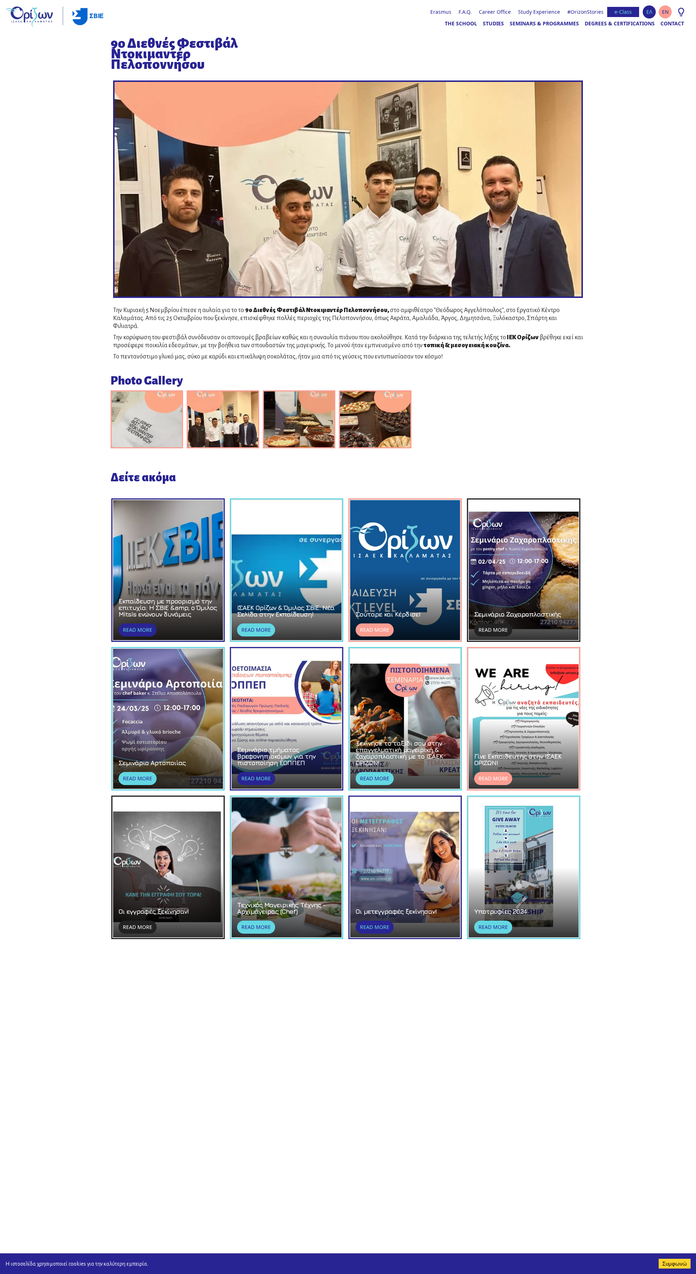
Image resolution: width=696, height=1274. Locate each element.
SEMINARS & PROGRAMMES (544, 23)
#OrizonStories (585, 11)
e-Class (623, 11)
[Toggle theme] (681, 11)
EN (665, 11)
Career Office (495, 11)
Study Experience (539, 11)
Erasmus (440, 11)
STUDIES (493, 23)
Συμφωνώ (674, 1264)
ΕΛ (649, 11)
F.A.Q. (465, 11)
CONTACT (672, 23)
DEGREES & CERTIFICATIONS (620, 23)
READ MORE (137, 629)
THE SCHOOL (461, 23)
